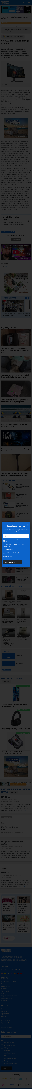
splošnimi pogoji (15, 553)
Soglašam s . (12, 553)
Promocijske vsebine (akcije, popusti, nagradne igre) (14, 545)
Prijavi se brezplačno (11, 562)
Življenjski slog (9, 549)
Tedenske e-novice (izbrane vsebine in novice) (14, 540)
